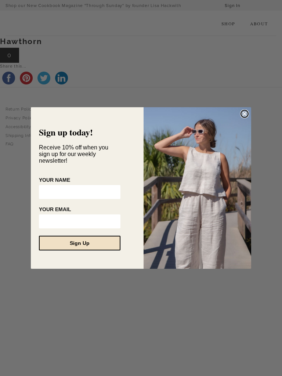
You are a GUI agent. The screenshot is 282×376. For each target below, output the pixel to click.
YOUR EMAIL (55, 209)
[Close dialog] (244, 114)
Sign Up (80, 243)
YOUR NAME (54, 180)
